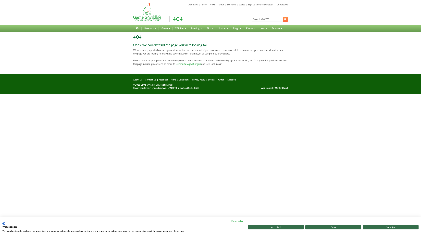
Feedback (163, 79)
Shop (221, 4)
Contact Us (282, 4)
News (212, 4)
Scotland (231, 4)
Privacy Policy (198, 79)
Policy (204, 4)
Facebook (231, 79)
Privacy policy (237, 221)
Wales (242, 4)
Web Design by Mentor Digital (274, 88)
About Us (193, 4)
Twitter (220, 79)
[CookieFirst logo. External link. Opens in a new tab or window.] (3, 223)
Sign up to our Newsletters (260, 4)
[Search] (285, 19)
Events (211, 79)
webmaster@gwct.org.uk (188, 64)
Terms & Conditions (179, 79)
